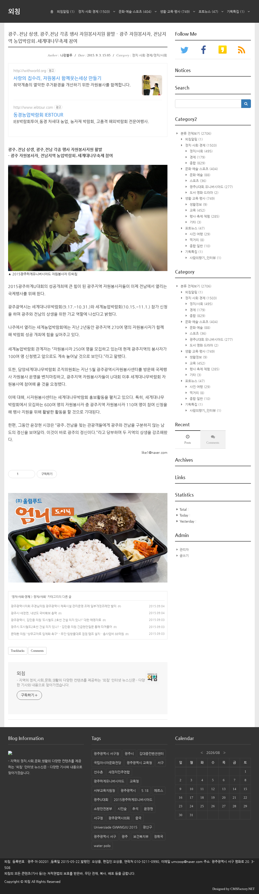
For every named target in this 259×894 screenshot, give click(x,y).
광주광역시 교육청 (139, 763)
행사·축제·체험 (204, 216)
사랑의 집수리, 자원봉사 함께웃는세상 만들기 (57, 78)
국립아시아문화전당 (107, 763)
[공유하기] (23, 474)
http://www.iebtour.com (33, 107)
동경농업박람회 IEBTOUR (38, 114)
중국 (138, 818)
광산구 (147, 827)
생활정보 (198, 204)
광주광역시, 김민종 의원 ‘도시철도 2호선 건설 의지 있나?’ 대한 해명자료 (56, 620)
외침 (14, 11)
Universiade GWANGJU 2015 (115, 827)
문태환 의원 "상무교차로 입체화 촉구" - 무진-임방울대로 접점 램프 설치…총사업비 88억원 (67, 634)
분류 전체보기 (195, 133)
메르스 (158, 790)
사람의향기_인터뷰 (205, 258)
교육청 (134, 781)
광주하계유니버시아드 (109, 781)
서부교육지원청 (104, 790)
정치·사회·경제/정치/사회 (149, 55)
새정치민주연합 (119, 772)
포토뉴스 (208, 11)
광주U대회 (101, 799)
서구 (161, 763)
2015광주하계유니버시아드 (133, 799)
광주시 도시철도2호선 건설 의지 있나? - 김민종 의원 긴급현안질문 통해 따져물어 (61, 627)
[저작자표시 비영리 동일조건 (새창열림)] (64, 474)
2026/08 (213, 752)
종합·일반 (199, 246)
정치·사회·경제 (94, 11)
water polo (102, 845)
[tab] (187, 439)
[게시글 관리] (29, 474)
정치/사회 (39, 596)
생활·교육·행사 (175, 11)
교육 (197, 210)
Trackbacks (18, 651)
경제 (197, 157)
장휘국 (158, 836)
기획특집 (236, 11)
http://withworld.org (29, 71)
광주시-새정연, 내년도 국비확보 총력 (34, 613)
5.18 (144, 790)
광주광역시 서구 (105, 836)
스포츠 (197, 181)
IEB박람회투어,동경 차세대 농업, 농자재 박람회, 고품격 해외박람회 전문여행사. (81, 121)
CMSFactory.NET (242, 889)
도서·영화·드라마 (204, 192)
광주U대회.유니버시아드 (211, 187)
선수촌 (98, 772)
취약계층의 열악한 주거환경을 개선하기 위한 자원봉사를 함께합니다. (72, 84)
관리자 (184, 549)
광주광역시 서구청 (106, 753)
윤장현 (148, 809)
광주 (125, 836)
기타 (195, 222)
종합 (197, 163)
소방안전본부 (103, 809)
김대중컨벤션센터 (151, 753)
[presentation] (187, 439)
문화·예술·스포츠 (135, 11)
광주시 (129, 753)
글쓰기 (184, 555)
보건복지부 (140, 836)
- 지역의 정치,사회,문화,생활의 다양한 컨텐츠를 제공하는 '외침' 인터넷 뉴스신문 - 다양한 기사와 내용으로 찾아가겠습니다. (81, 682)
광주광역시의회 (119, 818)
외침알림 (66, 11)
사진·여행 (199, 234)
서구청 (98, 818)
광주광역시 (128, 790)
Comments (37, 651)
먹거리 (196, 240)
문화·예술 (199, 175)
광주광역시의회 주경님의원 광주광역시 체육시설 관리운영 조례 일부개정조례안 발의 (63, 606)
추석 (135, 809)
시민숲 (122, 809)
